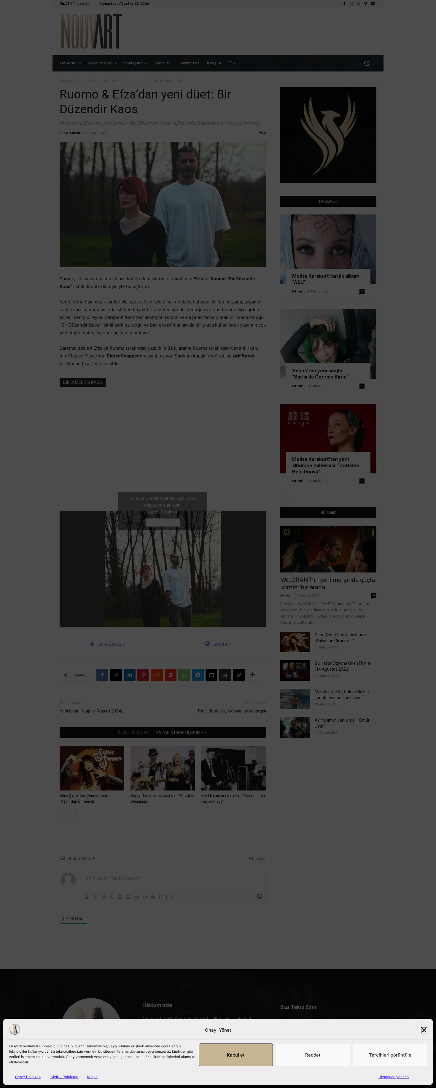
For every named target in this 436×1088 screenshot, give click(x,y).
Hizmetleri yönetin (393, 1077)
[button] (424, 1030)
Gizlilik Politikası (64, 1077)
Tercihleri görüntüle (390, 1055)
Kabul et (236, 1055)
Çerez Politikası (28, 1077)
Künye (92, 1077)
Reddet (313, 1055)
